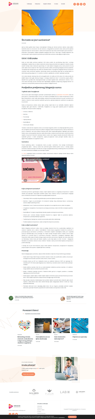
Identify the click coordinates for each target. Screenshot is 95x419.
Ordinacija (29, 4)
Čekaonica (37, 4)
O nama (56, 4)
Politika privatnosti (41, 413)
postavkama (61, 417)
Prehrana (20, 334)
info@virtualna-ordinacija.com (18, 410)
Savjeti (37, 334)
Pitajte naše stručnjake (28, 374)
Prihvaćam (72, 417)
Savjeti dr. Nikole (47, 4)
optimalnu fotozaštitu (63, 94)
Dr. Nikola (24, 153)
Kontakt (63, 4)
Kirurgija (75, 334)
